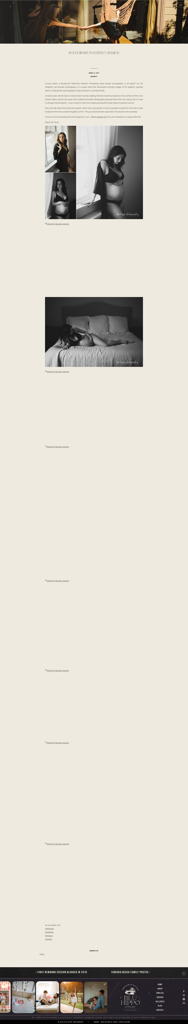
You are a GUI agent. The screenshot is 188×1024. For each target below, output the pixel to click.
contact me (101, 117)
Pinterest (49, 936)
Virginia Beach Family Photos (129, 972)
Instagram (49, 928)
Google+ (48, 939)
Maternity (94, 76)
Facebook (49, 932)
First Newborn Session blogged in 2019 (62, 972)
